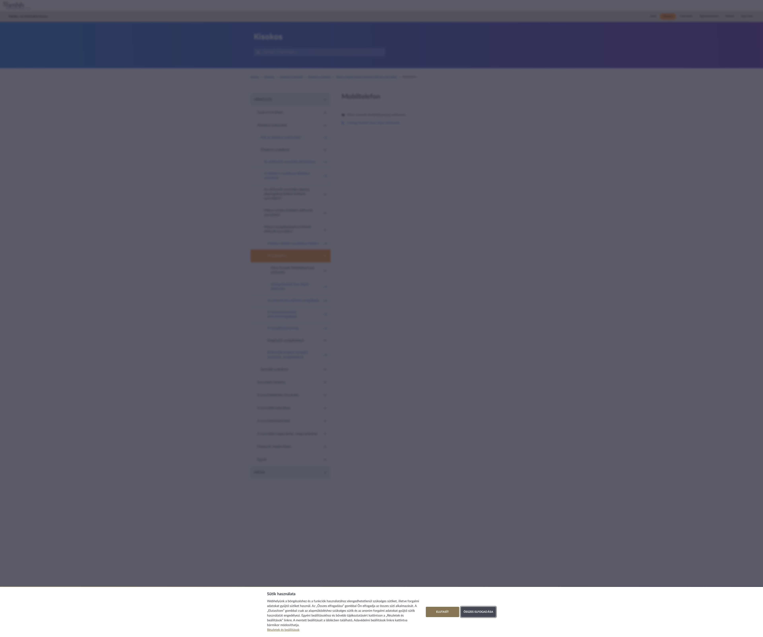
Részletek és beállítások (283, 629)
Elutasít (442, 612)
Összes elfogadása (478, 612)
